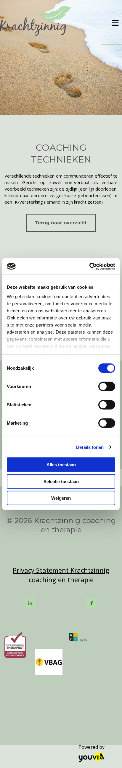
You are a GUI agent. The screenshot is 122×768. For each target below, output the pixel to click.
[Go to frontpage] (51, 21)
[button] (113, 22)
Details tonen (90, 446)
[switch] (106, 386)
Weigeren (61, 498)
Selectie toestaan (61, 481)
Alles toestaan (61, 464)
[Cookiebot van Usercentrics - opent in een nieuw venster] (89, 266)
